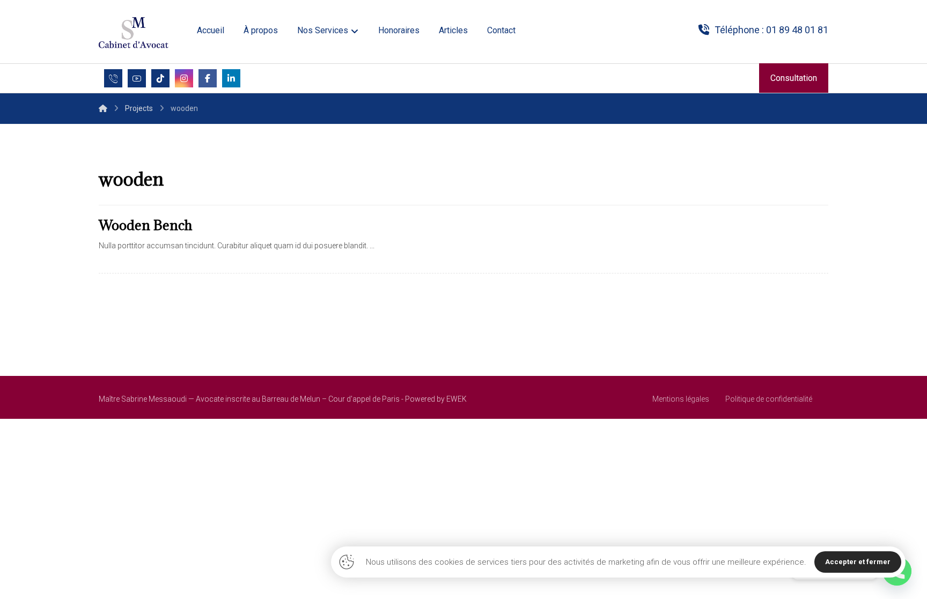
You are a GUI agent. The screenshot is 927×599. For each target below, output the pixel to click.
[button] (137, 78)
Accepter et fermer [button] (858, 562)
